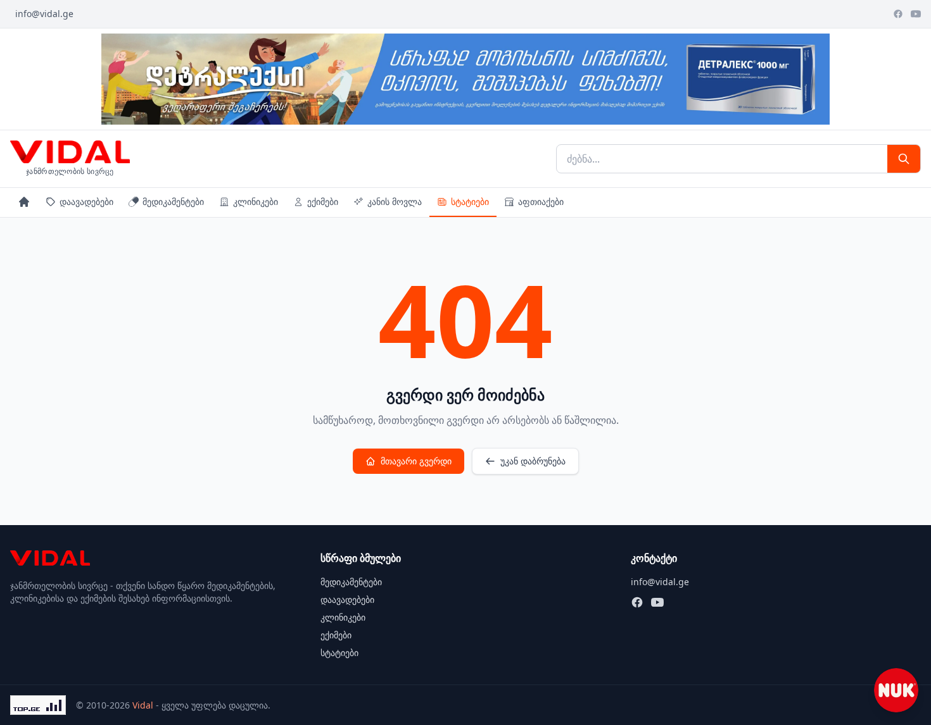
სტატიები (470, 201)
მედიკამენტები (173, 201)
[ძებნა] (903, 159)
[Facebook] (898, 14)
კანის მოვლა (394, 201)
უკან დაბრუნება (533, 461)
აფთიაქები (541, 201)
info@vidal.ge (44, 14)
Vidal (142, 705)
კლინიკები (255, 201)
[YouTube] (916, 14)
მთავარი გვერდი (416, 461)
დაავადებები (86, 201)
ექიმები (322, 201)
